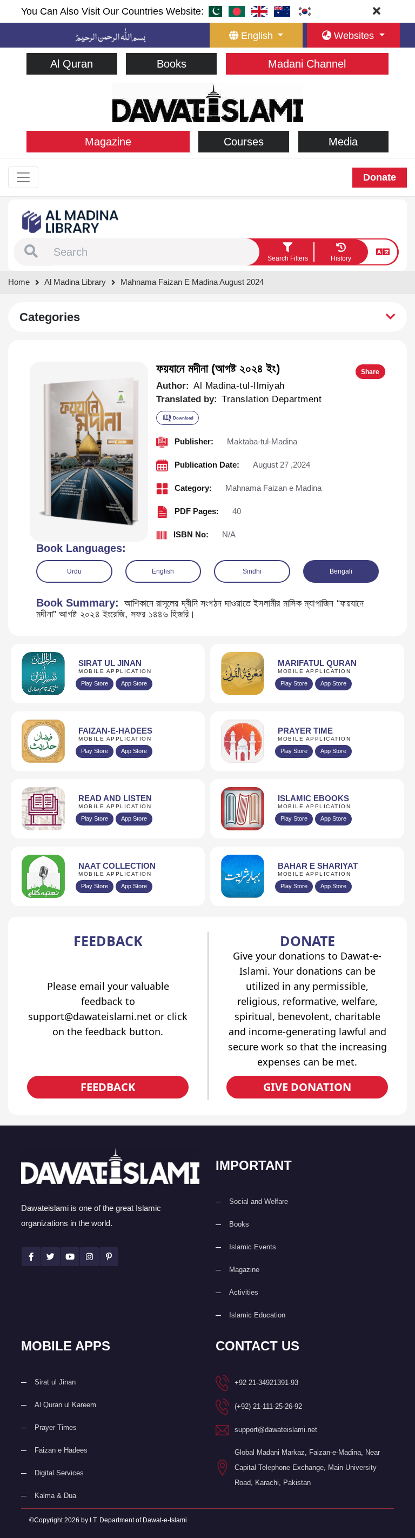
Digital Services (59, 1473)
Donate (379, 177)
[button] (31, 252)
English (163, 571)
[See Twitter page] (50, 1256)
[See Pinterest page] (108, 1256)
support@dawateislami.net (276, 1430)
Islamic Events (252, 1247)
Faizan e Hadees (61, 1450)
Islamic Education (257, 1315)
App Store (134, 683)
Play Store (94, 683)
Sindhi (252, 571)
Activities (243, 1292)
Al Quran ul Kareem (65, 1405)
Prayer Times (56, 1427)
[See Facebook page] (31, 1256)
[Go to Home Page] (207, 101)
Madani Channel (307, 64)
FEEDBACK (108, 1087)
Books (171, 64)
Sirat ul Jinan (55, 1382)
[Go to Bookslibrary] (70, 220)
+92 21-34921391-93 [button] (266, 1383)
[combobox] (155, 251)
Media (343, 142)
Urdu (74, 571)
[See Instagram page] (89, 1256)
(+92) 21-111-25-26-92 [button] (268, 1406)
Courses (244, 142)
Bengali (341, 571)
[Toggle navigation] (23, 177)
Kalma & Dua (55, 1496)
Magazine (108, 142)
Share (370, 372)
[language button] (383, 251)
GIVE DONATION (307, 1087)
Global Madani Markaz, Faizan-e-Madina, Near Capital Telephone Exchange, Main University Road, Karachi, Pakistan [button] (307, 1467)
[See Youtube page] (70, 1256)
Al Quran (71, 64)
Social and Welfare (258, 1201)
